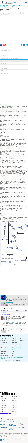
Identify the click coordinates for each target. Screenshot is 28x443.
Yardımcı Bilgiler (3, 427)
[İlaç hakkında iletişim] (22, 45)
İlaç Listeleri (20, 421)
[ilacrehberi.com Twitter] (3, 440)
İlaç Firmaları (11, 427)
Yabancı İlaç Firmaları (11, 429)
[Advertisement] (14, 30)
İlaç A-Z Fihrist (21, 424)
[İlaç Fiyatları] (9, 392)
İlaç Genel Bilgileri (12, 421)
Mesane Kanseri (9, 302)
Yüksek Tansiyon (10, 328)
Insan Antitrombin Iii (16, 347)
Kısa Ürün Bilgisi (4, 73)
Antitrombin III (3, 13)
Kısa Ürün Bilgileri (12, 425)
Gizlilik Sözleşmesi (4, 425)
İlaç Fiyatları (3, 65)
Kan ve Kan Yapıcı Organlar (6, 12)
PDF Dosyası (4, 70)
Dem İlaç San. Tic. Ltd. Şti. (6, 336)
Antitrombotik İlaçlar (17, 12)
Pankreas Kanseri (10, 295)
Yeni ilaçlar (20, 425)
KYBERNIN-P (4, 312)
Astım (7, 316)
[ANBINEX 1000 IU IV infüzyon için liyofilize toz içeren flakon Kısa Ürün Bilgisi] (1, 45)
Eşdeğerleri (3, 63)
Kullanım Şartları (3, 421)
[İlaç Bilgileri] (13, 335)
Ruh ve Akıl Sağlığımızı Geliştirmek (13, 322)
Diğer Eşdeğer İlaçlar (5, 314)
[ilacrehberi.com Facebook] (1, 440)
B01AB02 (14, 349)
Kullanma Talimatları (11, 424)
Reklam (2, 423)
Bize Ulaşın (2, 424)
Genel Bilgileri (4, 68)
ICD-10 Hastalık (21, 427)
